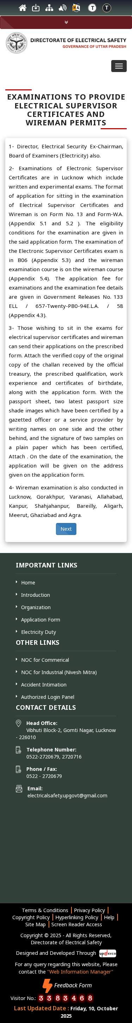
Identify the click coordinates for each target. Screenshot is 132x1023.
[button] (66, 22)
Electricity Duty (38, 632)
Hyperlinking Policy (76, 917)
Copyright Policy (31, 917)
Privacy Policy (89, 910)
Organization (36, 607)
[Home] (22, 10)
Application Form (40, 619)
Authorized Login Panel (47, 697)
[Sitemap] (49, 10)
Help (109, 917)
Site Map (35, 924)
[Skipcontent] (36, 10)
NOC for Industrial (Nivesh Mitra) (59, 672)
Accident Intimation (44, 684)
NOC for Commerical (45, 659)
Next (66, 528)
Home (28, 582)
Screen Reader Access (76, 924)
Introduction (35, 594)
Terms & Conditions (45, 910)
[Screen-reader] (62, 10)
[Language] (76, 10)
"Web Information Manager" (80, 971)
